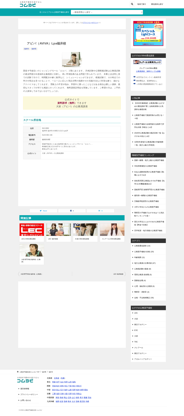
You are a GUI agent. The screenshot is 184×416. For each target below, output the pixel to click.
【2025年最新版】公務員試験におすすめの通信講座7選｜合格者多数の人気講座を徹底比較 (149, 106)
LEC (136, 313)
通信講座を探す (157, 4)
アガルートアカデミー (143, 359)
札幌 (62, 378)
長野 (74, 390)
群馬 (62, 386)
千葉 (70, 386)
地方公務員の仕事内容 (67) (145, 263)
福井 (66, 390)
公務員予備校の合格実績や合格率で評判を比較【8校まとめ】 (149, 125)
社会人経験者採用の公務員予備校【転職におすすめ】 (149, 173)
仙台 (62, 382)
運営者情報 (24, 389)
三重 (54, 394)
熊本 (69, 401)
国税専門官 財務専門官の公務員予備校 (149, 190)
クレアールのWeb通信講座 (111, 239)
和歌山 (78, 394)
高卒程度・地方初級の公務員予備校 (148, 231)
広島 (69, 398)
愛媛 (85, 398)
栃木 (58, 386)
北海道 (56, 378)
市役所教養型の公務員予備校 (145, 166)
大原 (136, 336)
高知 (89, 398)
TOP (29, 372)
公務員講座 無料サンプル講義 (148, 71)
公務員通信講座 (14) (142, 246)
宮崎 (77, 401)
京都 (62, 394)
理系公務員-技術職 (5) (143, 275)
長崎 (65, 401)
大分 (73, 401)
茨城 (54, 386)
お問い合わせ (25, 400)
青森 (54, 382)
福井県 (34, 49)
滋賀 (58, 394)
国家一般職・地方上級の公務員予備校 (149, 160)
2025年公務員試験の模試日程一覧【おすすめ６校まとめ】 (149, 134)
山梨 (70, 390)
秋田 (66, 382)
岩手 (58, 382)
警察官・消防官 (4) (141, 292)
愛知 (86, 390)
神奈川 (78, 386)
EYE (136, 330)
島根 (61, 398)
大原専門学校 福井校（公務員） (30, 261)
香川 (81, 398)
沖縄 (87, 401)
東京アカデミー (140, 325)
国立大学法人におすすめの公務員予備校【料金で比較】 (149, 223)
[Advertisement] (72, 314)
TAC (136, 342)
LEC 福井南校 (53, 239)
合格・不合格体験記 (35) (144, 298)
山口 (73, 398)
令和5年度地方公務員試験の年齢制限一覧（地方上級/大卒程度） (148, 143)
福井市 (26, 49)
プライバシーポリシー (90, 22)
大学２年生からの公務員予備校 (146, 207)
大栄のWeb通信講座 (82, 239)
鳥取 (57, 398)
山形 (70, 382)
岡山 (65, 398)
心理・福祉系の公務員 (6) (144, 286)
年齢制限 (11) (139, 257)
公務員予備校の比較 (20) (144, 252)
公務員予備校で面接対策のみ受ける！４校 (149, 116)
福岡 (57, 401)
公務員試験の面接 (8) (142, 269)
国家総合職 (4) (140, 280)
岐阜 (78, 390)
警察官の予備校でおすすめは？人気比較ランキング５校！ (149, 214)
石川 (62, 390)
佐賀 (61, 401)
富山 (58, 390)
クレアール (138, 348)
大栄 (136, 319)
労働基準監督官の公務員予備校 (146, 201)
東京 (74, 386)
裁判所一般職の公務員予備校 (145, 195)
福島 (74, 382)
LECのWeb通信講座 (28, 239)
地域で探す (141, 4)
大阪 (66, 394)
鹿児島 (82, 401)
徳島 (77, 398)
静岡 (82, 390)
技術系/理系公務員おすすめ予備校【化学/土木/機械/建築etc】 (149, 182)
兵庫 (70, 394)
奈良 (74, 394)
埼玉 (66, 386)
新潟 (54, 390)
